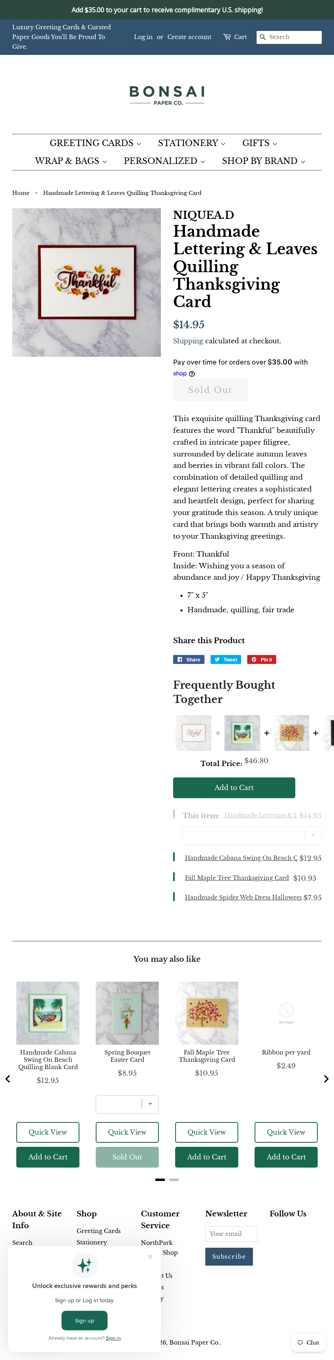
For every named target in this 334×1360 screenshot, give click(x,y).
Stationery (92, 1242)
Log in (143, 37)
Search (22, 1242)
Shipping (188, 341)
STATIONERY (189, 143)
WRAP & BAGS (68, 161)
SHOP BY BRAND (261, 161)
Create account (189, 37)
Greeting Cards (99, 1231)
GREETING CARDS (93, 143)
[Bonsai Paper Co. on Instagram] (300, 1232)
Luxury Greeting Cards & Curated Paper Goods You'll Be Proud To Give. (61, 37)
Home (20, 193)
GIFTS (257, 143)
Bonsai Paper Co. (194, 1342)
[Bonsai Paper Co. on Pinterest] (287, 1232)
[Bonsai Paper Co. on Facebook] (274, 1232)
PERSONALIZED (162, 161)
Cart (240, 37)
